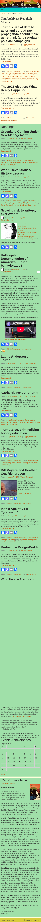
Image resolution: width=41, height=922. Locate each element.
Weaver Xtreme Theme (32, 920)
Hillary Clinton (6, 76)
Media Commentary (14, 71)
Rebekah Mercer (6, 120)
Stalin (36, 203)
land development (15, 162)
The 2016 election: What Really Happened (19, 88)
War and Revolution (20, 205)
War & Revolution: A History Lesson (16, 171)
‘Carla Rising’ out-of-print (19, 392)
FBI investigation (32, 74)
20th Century (31, 201)
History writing (28, 160)
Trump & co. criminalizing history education (20, 431)
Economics (20, 420)
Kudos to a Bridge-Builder (20, 547)
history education (32, 460)
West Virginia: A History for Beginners (25, 463)
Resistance (24, 537)
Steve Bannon (11, 79)
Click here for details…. (9, 783)
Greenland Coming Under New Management (20, 133)
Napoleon (30, 203)
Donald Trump (32, 118)
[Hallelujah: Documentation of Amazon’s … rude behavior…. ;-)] (3, 351)
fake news (22, 74)
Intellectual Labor (6, 422)
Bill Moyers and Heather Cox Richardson (19, 471)
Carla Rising (11, 160)
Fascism (19, 160)
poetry (23, 540)
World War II (31, 574)
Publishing (30, 422)
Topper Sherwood (7, 205)
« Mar (3, 774)
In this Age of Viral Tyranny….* (14, 510)
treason (19, 79)
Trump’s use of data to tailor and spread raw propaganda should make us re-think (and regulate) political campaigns (20, 34)
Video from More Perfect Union (15, 340)
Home (4, 14)
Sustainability (33, 537)
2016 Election (31, 71)
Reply (15, 120)
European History (16, 203)
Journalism (4, 162)
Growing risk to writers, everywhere (18, 212)
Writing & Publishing (8, 540)
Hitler (24, 203)
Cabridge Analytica (11, 74)
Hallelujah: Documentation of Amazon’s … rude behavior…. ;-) (14, 260)
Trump (24, 79)
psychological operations (20, 76)
